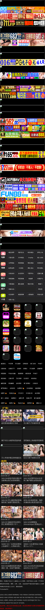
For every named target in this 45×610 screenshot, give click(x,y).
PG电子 (40, 364)
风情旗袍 (11, 279)
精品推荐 (11, 252)
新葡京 (25, 368)
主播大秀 (11, 378)
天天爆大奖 (29, 393)
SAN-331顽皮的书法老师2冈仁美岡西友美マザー (11, 523)
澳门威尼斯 (37, 398)
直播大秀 (29, 398)
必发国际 (18, 383)
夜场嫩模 (11, 383)
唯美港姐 (31, 263)
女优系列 (21, 273)
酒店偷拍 (3, 378)
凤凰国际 (3, 373)
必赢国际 (40, 368)
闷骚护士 (40, 279)
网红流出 (31, 268)
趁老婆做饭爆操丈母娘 (9, 423)
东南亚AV (40, 263)
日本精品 (21, 258)
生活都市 (11, 294)
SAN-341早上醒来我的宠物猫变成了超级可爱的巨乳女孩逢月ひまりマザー (11, 502)
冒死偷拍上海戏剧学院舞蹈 (33, 440)
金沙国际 (37, 393)
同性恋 (40, 289)
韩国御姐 (21, 263)
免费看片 (13, 398)
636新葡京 (30, 388)
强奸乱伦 (21, 252)
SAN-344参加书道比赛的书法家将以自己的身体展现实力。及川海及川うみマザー (11, 480)
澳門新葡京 (4, 388)
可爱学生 (31, 273)
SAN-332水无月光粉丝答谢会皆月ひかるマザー (34, 567)
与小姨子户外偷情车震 (32, 423)
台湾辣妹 (11, 263)
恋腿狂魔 (40, 273)
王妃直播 (18, 378)
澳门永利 (33, 364)
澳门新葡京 (27, 383)
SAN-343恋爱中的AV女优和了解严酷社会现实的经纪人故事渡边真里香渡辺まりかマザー (33, 481)
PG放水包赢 (12, 373)
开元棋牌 (18, 364)
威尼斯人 (3, 364)
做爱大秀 (21, 398)
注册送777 (12, 368)
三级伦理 (11, 258)
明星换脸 (21, 279)
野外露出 (40, 268)
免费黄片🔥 (30, 403)
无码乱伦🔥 (12, 393)
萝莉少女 (40, 252)
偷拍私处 (34, 378)
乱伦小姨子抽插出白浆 (32, 458)
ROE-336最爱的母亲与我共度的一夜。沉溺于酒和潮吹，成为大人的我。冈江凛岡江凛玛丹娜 (11, 569)
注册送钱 (3, 368)
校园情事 (21, 294)
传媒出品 (11, 289)
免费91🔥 (4, 403)
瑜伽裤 (31, 279)
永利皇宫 (12, 388)
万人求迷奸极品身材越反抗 (11, 458)
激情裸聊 (38, 388)
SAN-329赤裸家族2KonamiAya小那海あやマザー (33, 524)
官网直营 (25, 364)
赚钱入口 (39, 403)
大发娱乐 (35, 383)
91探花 (21, 268)
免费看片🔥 (20, 388)
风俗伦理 (40, 294)
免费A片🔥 (12, 403)
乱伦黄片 (26, 378)
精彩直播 (28, 373)
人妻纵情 (31, 294)
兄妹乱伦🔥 (21, 403)
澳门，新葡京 (5, 398)
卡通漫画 (11, 284)
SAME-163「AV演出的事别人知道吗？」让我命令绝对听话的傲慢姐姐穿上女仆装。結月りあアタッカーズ (11, 547)
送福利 (19, 368)
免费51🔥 (4, 393)
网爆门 (40, 284)
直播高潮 (20, 373)
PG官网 (11, 364)
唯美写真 (31, 284)
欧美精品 (31, 252)
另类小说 (11, 300)
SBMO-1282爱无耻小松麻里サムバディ (33, 545)
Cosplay (30, 258)
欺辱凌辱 (11, 268)
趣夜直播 (3, 383)
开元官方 (21, 393)
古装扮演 (11, 273)
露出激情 (21, 284)
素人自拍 (40, 258)
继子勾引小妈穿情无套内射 (11, 440)
